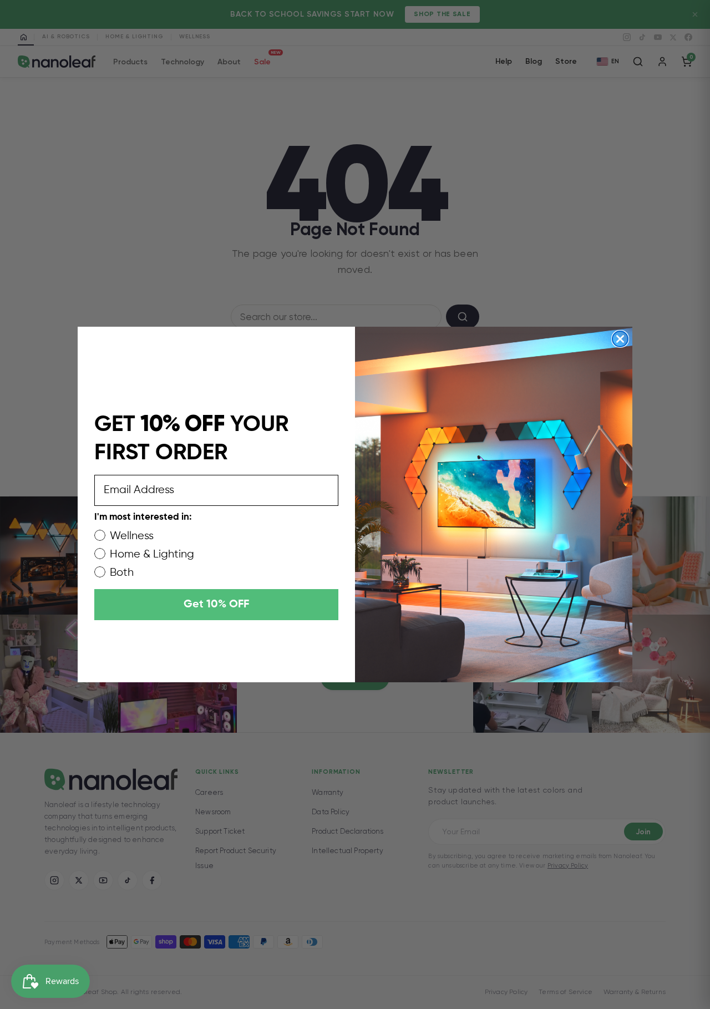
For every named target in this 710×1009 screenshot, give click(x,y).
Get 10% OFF (216, 604)
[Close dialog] (620, 339)
